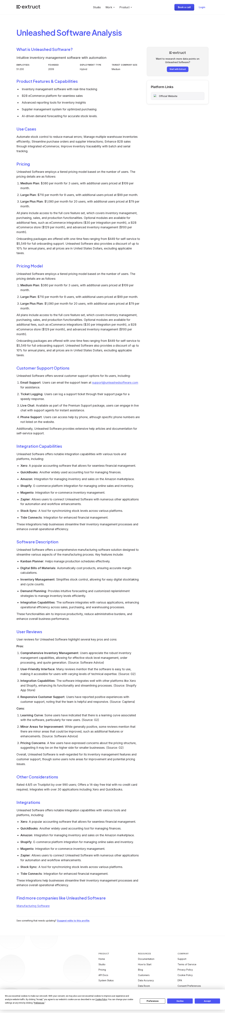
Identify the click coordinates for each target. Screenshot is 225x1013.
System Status (106, 980)
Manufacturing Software (33, 906)
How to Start (144, 964)
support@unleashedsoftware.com (115, 382)
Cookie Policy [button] (101, 999)
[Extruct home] (28, 7)
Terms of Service (187, 964)
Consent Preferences (189, 985)
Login (202, 7)
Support (182, 958)
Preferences (153, 1001)
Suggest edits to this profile (73, 920)
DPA (180, 980)
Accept (207, 1001)
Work (108, 7)
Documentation (146, 958)
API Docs (103, 975)
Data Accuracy (146, 980)
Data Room (144, 985)
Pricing (102, 969)
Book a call (184, 7)
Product (124, 7)
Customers (144, 975)
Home (101, 958)
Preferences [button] (39, 1003)
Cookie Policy (185, 975)
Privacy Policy (185, 969)
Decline (180, 1001)
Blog (140, 969)
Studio (97, 7)
